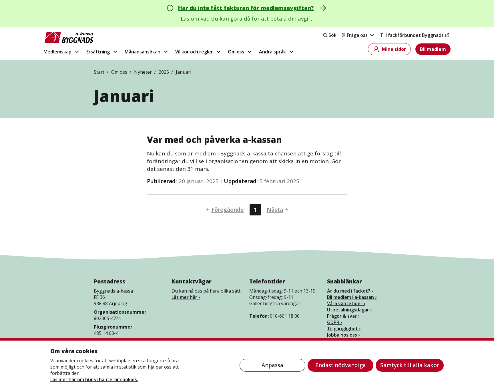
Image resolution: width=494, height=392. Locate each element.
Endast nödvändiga (340, 365)
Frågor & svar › (343, 316)
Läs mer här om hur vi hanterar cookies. (94, 379)
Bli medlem (433, 49)
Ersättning (98, 52)
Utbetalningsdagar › (349, 310)
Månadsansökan (142, 52)
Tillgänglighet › (343, 328)
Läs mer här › (186, 297)
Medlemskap (57, 52)
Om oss (236, 52)
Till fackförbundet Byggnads (412, 35)
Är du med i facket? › (350, 291)
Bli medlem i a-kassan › (352, 297)
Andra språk (272, 52)
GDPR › (334, 322)
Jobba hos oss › (343, 335)
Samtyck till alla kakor (409, 365)
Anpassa (272, 365)
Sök (332, 35)
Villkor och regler (194, 52)
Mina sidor (394, 49)
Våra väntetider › (346, 303)
